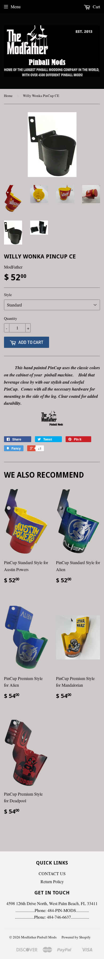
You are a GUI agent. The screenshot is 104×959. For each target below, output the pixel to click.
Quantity (10, 318)
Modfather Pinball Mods (39, 937)
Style (8, 294)
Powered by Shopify (76, 937)
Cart (96, 6)
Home (8, 95)
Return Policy (52, 881)
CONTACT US (52, 873)
